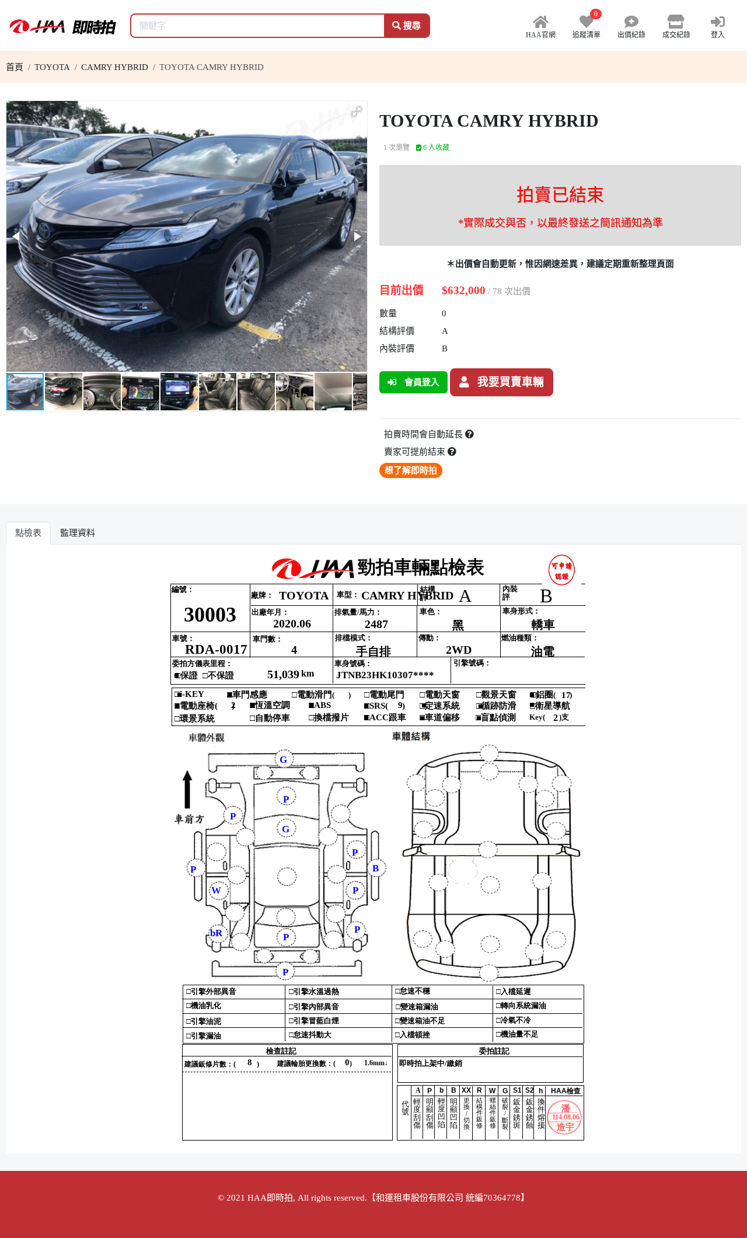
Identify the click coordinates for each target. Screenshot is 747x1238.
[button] (356, 111)
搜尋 (411, 25)
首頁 (14, 67)
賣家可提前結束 (416, 451)
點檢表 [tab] (28, 533)
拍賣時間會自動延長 (424, 434)
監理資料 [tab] (77, 533)
